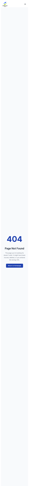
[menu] (25, 4)
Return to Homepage (14, 265)
